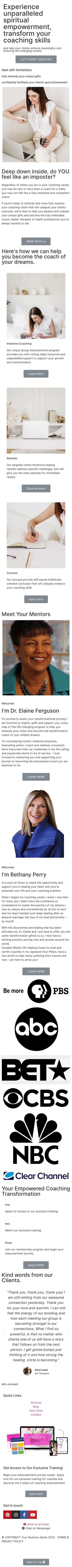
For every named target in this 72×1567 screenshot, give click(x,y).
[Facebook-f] (24, 1514)
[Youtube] (32, 1514)
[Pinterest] (7, 1514)
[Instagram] (16, 1514)
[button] (36, 59)
